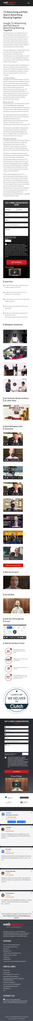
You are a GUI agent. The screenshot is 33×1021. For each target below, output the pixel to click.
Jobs (4, 990)
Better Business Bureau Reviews (10, 976)
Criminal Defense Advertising (10, 946)
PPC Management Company (9, 914)
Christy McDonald (10, 871)
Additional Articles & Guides (10, 955)
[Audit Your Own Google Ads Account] (14, 638)
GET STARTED (16, 262)
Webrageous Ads (7, 951)
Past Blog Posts (7, 988)
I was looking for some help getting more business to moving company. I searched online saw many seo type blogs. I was (16, 901)
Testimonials (6, 948)
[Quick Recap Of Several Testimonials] (13, 445)
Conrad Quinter (10, 893)
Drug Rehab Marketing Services (10, 986)
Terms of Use (6, 970)
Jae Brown (8, 827)
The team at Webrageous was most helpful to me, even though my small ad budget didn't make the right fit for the (16, 835)
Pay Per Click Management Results (11, 944)
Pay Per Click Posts (23, 914)
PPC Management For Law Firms (11, 974)
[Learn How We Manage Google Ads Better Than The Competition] (16, 588)
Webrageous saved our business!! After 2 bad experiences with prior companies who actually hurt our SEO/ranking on (16, 879)
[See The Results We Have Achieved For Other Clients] (16, 420)
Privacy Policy (6, 972)
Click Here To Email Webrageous (13, 999)
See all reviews (11, 821)
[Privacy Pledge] (15, 275)
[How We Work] (16, 613)
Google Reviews (7, 959)
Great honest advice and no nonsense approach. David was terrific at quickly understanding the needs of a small (16, 857)
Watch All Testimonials (13, 565)
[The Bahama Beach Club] (13, 479)
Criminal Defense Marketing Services (12, 953)
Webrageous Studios (12, 815)
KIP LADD (8, 849)
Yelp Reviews (6, 957)
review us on (20, 821)
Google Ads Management (9, 982)
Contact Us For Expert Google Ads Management (14, 961)
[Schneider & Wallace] (13, 461)
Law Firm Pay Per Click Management (12, 984)
